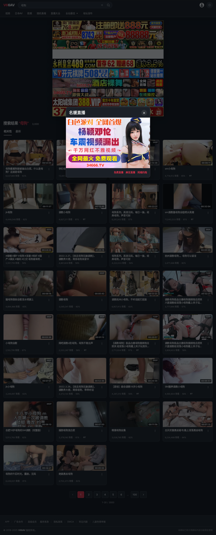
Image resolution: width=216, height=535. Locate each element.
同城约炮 (142, 172)
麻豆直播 (130, 172)
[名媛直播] (108, 267)
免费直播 (118, 172)
